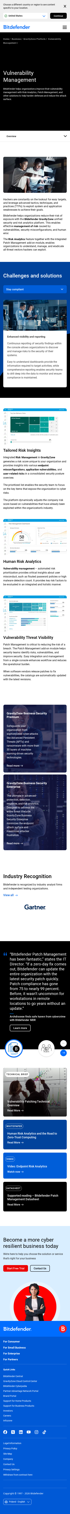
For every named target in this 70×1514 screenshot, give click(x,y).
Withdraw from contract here (17, 1474)
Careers (7, 1415)
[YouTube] (29, 1432)
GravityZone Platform (34, 39)
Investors (8, 1410)
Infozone (7, 1420)
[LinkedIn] (21, 1432)
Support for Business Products (18, 1405)
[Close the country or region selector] (65, 6)
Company (8, 1458)
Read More (35, 1134)
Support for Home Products (17, 1400)
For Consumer (11, 1341)
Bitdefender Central (13, 1376)
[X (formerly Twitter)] (13, 1432)
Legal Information (12, 1443)
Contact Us (8, 1464)
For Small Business (14, 1347)
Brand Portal (9, 1395)
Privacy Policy (10, 1448)
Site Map (7, 1453)
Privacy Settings (11, 1469)
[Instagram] (36, 1432)
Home (6, 39)
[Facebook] (5, 1432)
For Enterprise (11, 1353)
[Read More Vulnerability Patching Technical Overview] (35, 1092)
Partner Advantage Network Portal (20, 1391)
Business (16, 39)
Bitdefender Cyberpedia (15, 1386)
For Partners (10, 1359)
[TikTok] (44, 1432)
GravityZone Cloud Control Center (20, 1381)
